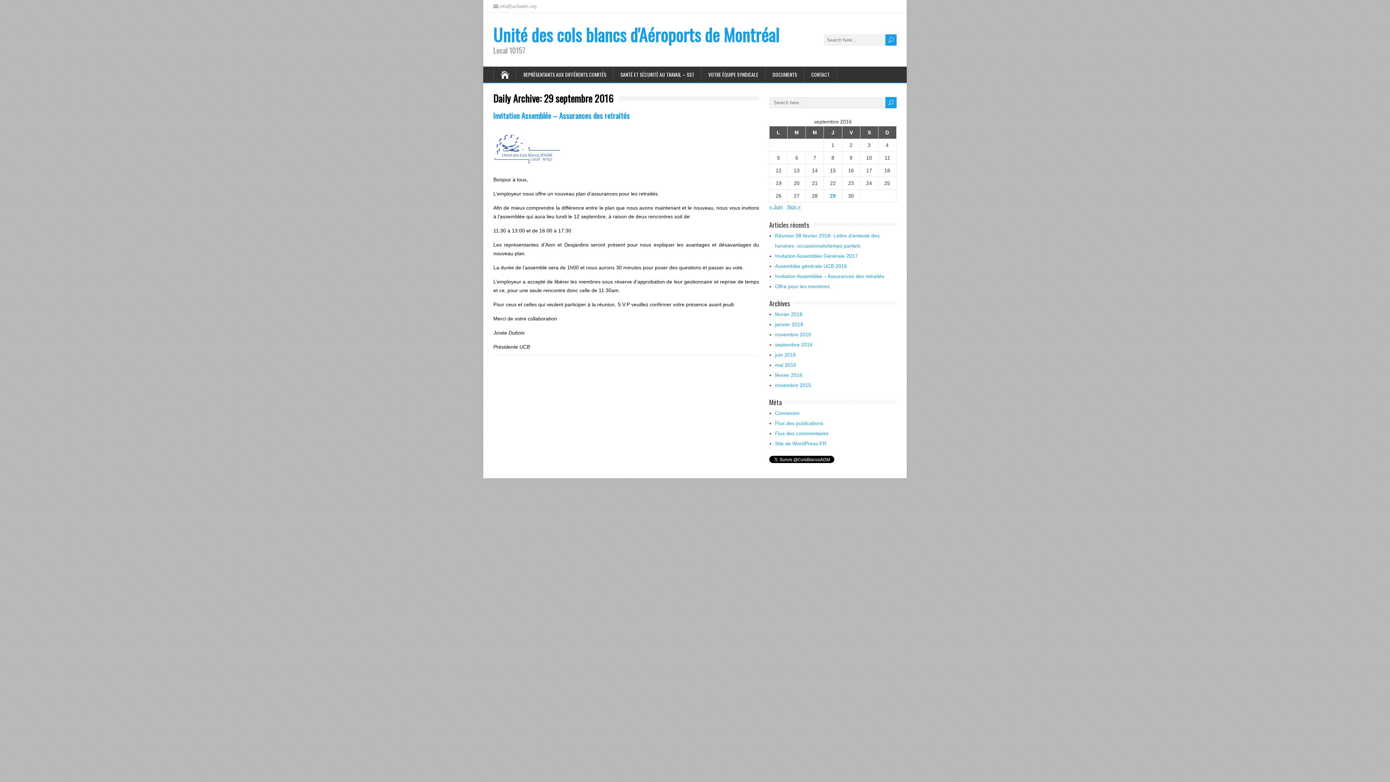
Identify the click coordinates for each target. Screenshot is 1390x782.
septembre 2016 (794, 345)
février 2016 (789, 375)
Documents (784, 74)
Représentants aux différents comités (564, 74)
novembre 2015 (793, 385)
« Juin (776, 207)
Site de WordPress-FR (800, 443)
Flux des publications (799, 423)
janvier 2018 (789, 324)
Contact (820, 74)
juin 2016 (785, 355)
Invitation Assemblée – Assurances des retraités (561, 115)
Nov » (794, 207)
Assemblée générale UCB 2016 (811, 266)
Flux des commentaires (802, 433)
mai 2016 (785, 365)
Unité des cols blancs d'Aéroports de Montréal (636, 34)
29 (833, 196)
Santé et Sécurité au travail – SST (657, 74)
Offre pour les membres (802, 286)
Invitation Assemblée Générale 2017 (816, 256)
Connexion (787, 413)
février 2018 (789, 314)
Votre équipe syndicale (733, 74)
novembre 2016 (793, 334)
